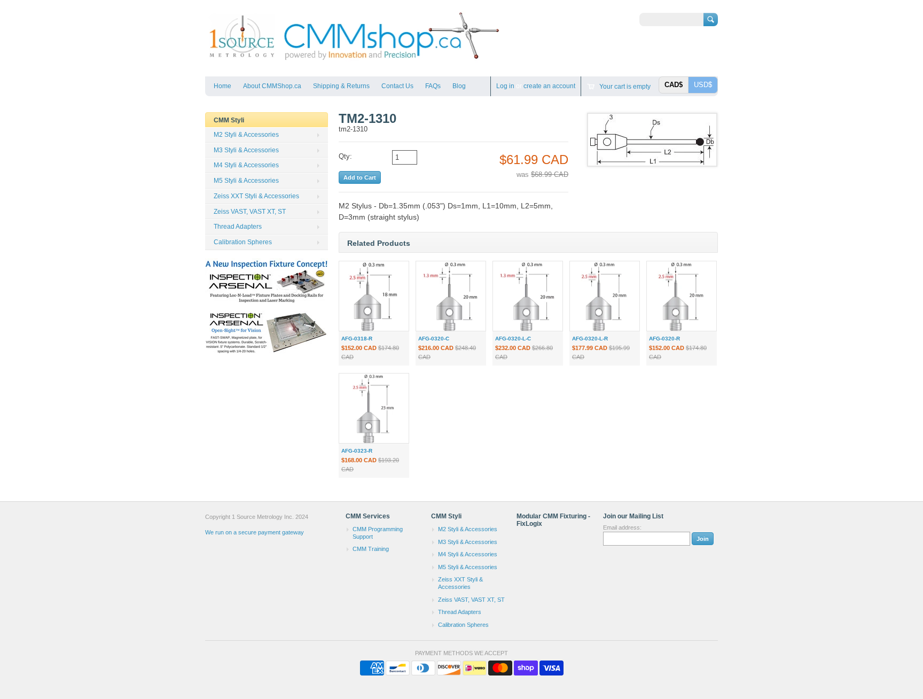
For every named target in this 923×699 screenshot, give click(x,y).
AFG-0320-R (664, 338)
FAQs (433, 86)
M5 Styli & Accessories (246, 180)
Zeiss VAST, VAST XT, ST (250, 211)
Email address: (622, 527)
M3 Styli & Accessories (246, 150)
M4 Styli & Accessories (246, 165)
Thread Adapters (238, 226)
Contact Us (397, 86)
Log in (505, 86)
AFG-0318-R (356, 338)
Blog (459, 86)
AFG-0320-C (433, 338)
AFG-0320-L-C (513, 338)
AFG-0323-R (356, 451)
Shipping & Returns (341, 86)
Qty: (345, 156)
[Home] (353, 60)
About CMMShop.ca (272, 86)
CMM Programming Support (378, 533)
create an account (549, 86)
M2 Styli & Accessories (246, 134)
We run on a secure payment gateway (254, 532)
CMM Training (371, 549)
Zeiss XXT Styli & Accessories (256, 196)
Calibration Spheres (243, 242)
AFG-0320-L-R (590, 338)
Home (222, 86)
